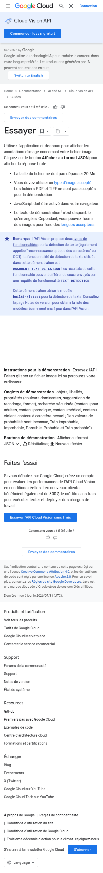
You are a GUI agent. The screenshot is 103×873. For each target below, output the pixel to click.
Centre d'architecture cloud (25, 735)
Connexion (88, 6)
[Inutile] (62, 107)
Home (8, 91)
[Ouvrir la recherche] (61, 6)
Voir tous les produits (20, 620)
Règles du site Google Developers (56, 581)
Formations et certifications (25, 743)
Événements (14, 773)
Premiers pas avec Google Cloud (29, 719)
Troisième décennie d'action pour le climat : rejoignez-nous (53, 839)
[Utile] (55, 107)
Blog (7, 765)
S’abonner (82, 849)
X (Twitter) (12, 781)
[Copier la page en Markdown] (57, 131)
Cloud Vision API (32, 21)
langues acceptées (77, 224)
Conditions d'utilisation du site (30, 823)
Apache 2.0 (62, 576)
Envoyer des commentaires (33, 117)
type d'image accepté (73, 182)
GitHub (9, 711)
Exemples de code (18, 727)
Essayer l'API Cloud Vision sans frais (40, 517)
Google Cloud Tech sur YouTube (29, 797)
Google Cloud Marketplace (24, 636)
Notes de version (38, 303)
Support (10, 674)
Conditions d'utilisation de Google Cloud (37, 831)
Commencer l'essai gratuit (32, 33)
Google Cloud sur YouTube (25, 789)
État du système (17, 690)
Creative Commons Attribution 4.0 (45, 571)
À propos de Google (19, 815)
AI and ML (55, 91)
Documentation (30, 91)
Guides (15, 97)
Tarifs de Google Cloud (22, 628)
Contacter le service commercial (29, 644)
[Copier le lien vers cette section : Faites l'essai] (44, 463)
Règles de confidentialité (59, 815)
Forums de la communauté (25, 666)
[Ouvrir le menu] (8, 6)
